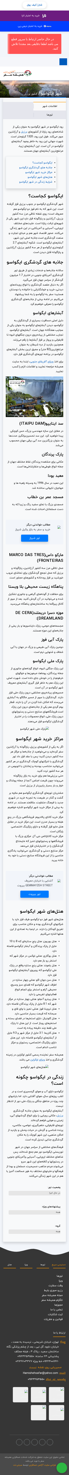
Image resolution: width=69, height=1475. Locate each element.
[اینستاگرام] (42, 1442)
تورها (50, 115)
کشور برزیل (30, 94)
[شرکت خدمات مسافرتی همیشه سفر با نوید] (17, 73)
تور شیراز (34, 538)
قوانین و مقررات (53, 1319)
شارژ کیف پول (34, 5)
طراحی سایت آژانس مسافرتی (42, 1465)
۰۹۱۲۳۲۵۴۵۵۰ (36, 1379)
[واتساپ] (19, 1442)
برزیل (24, 132)
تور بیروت (34, 894)
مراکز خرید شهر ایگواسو (38, 172)
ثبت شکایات (55, 1314)
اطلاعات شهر (49, 106)
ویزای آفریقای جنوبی (41, 361)
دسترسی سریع (59, 1264)
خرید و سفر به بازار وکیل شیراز (32, 529)
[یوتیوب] (27, 1442)
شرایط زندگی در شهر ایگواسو (35, 182)
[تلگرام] (34, 1442)
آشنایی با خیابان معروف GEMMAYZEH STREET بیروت (35, 883)
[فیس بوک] (50, 1442)
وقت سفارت (55, 1285)
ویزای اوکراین (37, 1060)
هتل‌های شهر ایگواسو (40, 177)
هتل (10, 1264)
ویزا (26, 1264)
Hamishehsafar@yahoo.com (40, 1373)
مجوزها (58, 1305)
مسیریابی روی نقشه (45, 1367)
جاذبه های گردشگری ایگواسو (35, 167)
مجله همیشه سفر (52, 1295)
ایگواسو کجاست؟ (42, 163)
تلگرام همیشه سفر (52, 1300)
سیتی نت (17, 1465)
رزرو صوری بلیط (53, 1290)
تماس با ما (56, 1310)
